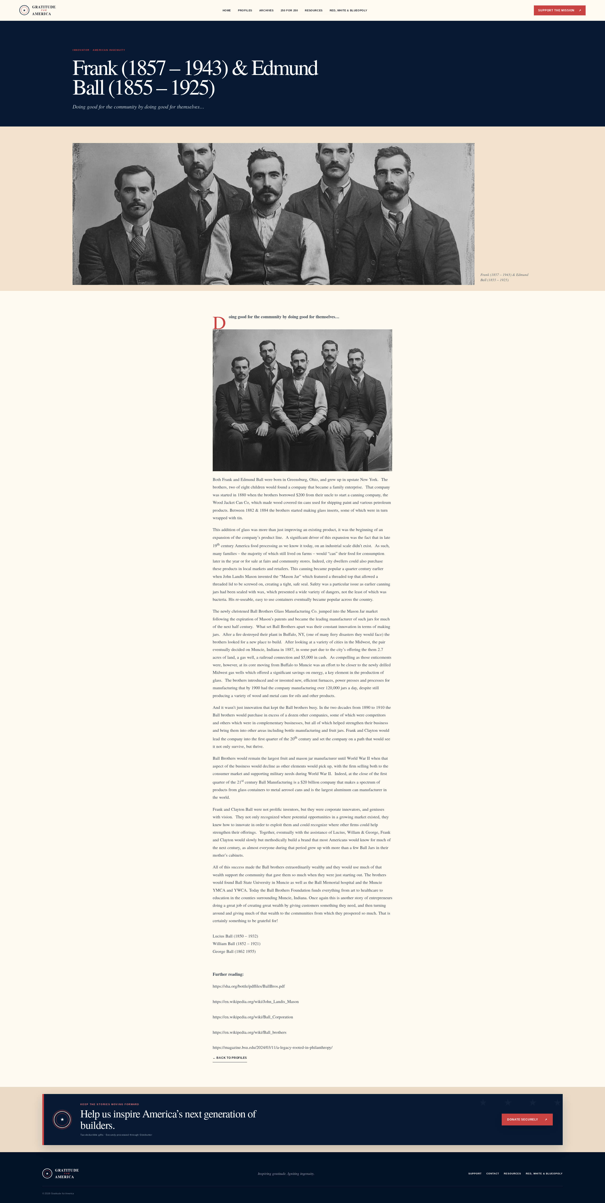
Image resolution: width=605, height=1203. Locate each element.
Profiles (245, 10)
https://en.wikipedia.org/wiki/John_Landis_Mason (256, 1001)
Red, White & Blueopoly (348, 10)
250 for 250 (289, 10)
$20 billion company (319, 782)
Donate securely (527, 1119)
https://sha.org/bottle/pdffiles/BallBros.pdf (249, 986)
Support (475, 1173)
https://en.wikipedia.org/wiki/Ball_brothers (249, 1032)
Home (227, 10)
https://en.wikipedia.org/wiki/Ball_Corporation (253, 1017)
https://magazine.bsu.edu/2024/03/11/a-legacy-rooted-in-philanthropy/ (273, 1047)
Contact (492, 1173)
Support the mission (559, 10)
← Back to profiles (230, 1057)
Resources (313, 10)
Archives (266, 10)
